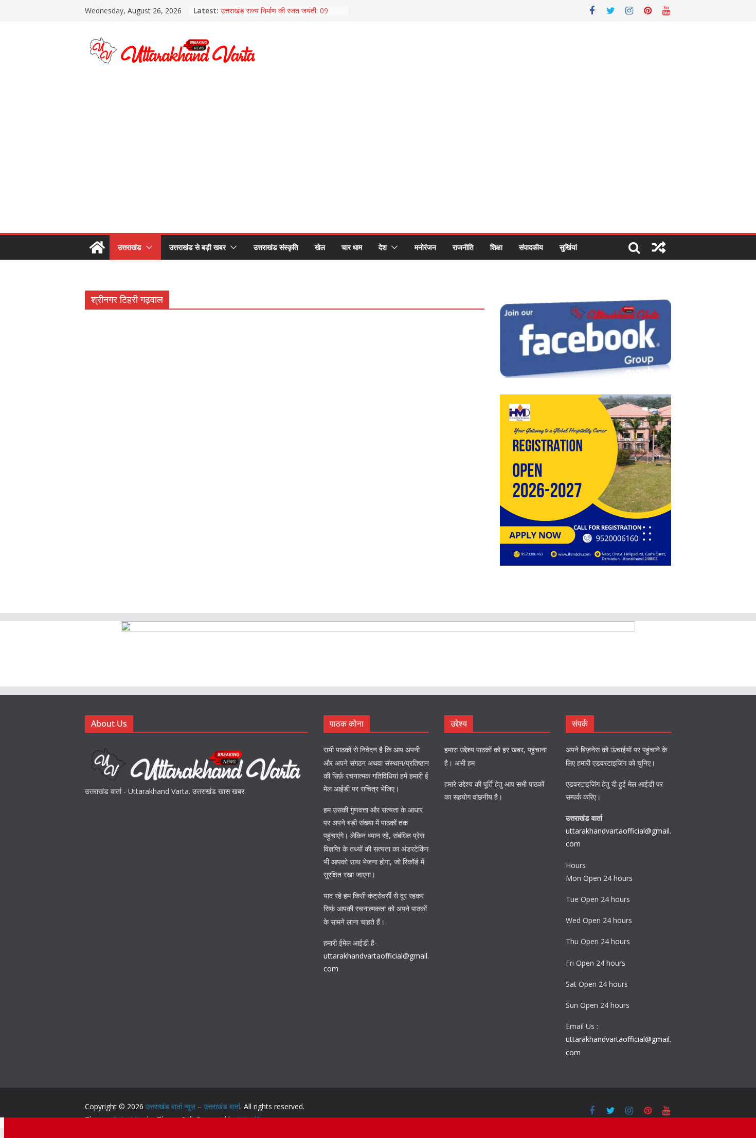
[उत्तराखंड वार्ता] (196, 749)
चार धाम (351, 247)
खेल (320, 247)
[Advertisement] (378, 156)
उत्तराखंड (129, 247)
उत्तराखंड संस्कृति (276, 247)
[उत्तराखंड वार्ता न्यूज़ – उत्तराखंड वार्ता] (97, 247)
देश (383, 247)
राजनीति (463, 247)
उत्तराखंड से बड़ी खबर (197, 247)
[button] (147, 247)
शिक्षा (496, 247)
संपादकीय (531, 247)
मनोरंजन (425, 247)
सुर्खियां (568, 247)
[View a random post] (658, 247)
